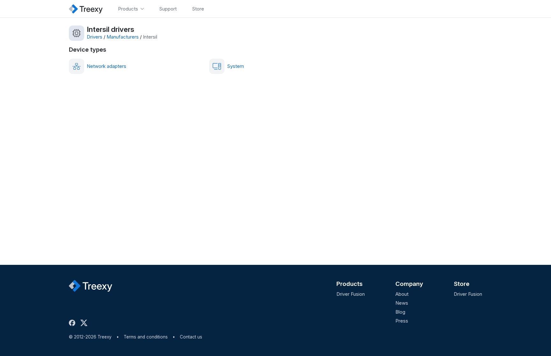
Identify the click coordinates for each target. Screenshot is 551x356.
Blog (400, 312)
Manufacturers (123, 37)
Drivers (94, 37)
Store (461, 283)
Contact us (191, 336)
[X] (85, 323)
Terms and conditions (146, 336)
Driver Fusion (350, 294)
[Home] (86, 9)
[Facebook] (73, 323)
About (401, 294)
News (401, 303)
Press (401, 321)
